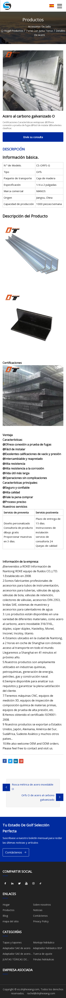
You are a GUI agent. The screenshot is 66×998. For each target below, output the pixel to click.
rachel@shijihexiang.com (41, 993)
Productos (17, 30)
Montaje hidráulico (43, 942)
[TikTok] (40, 883)
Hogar (7, 30)
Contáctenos (13, 852)
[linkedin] (12, 883)
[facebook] (5, 883)
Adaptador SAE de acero (16, 948)
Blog (5, 915)
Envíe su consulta (33, 137)
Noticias (37, 910)
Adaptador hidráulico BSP (47, 948)
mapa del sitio (11, 921)
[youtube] (26, 883)
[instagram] (33, 883)
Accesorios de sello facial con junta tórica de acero (39, 31)
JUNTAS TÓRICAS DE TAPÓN (15, 960)
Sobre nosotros (42, 904)
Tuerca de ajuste (42, 953)
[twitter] (19, 883)
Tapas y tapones (12, 942)
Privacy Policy (41, 921)
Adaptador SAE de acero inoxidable (16, 954)
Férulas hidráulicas (43, 959)
